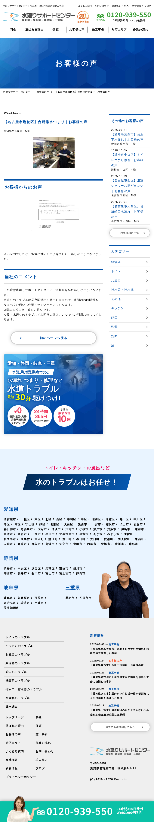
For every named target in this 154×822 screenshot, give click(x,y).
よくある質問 (85, 5)
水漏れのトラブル (18, 697)
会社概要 (116, 5)
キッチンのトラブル (19, 645)
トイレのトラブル (18, 637)
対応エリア (119, 29)
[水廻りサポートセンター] (39, 16)
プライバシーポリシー (21, 776)
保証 (56, 29)
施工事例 (98, 29)
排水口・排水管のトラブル (24, 689)
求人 (126, 5)
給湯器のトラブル (18, 663)
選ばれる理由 (34, 29)
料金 (13, 29)
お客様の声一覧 (129, 232)
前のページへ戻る (53, 338)
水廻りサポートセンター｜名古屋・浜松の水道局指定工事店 (33, 5)
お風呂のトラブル (18, 654)
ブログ (147, 5)
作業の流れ (140, 29)
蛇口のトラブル (16, 671)
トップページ (15, 717)
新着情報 (136, 5)
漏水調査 (12, 706)
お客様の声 (77, 29)
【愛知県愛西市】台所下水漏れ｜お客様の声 (117, 665)
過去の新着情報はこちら (120, 727)
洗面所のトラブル (18, 680)
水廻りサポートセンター (16, 92)
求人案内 (42, 759)
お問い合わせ (102, 5)
